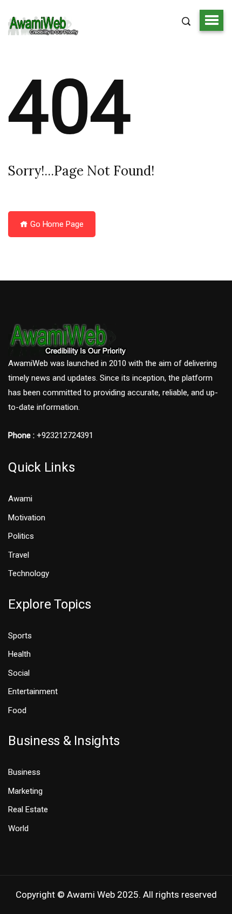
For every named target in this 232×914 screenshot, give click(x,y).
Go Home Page (56, 224)
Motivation (26, 518)
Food (17, 710)
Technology (28, 573)
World (18, 828)
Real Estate (28, 809)
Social (19, 673)
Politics (21, 536)
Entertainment (33, 691)
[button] (211, 20)
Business (24, 772)
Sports (20, 636)
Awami (20, 499)
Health (19, 654)
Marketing (25, 791)
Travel (18, 555)
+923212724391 (65, 435)
